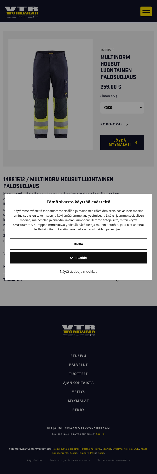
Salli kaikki (78, 258)
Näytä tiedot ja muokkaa (78, 271)
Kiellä (78, 244)
